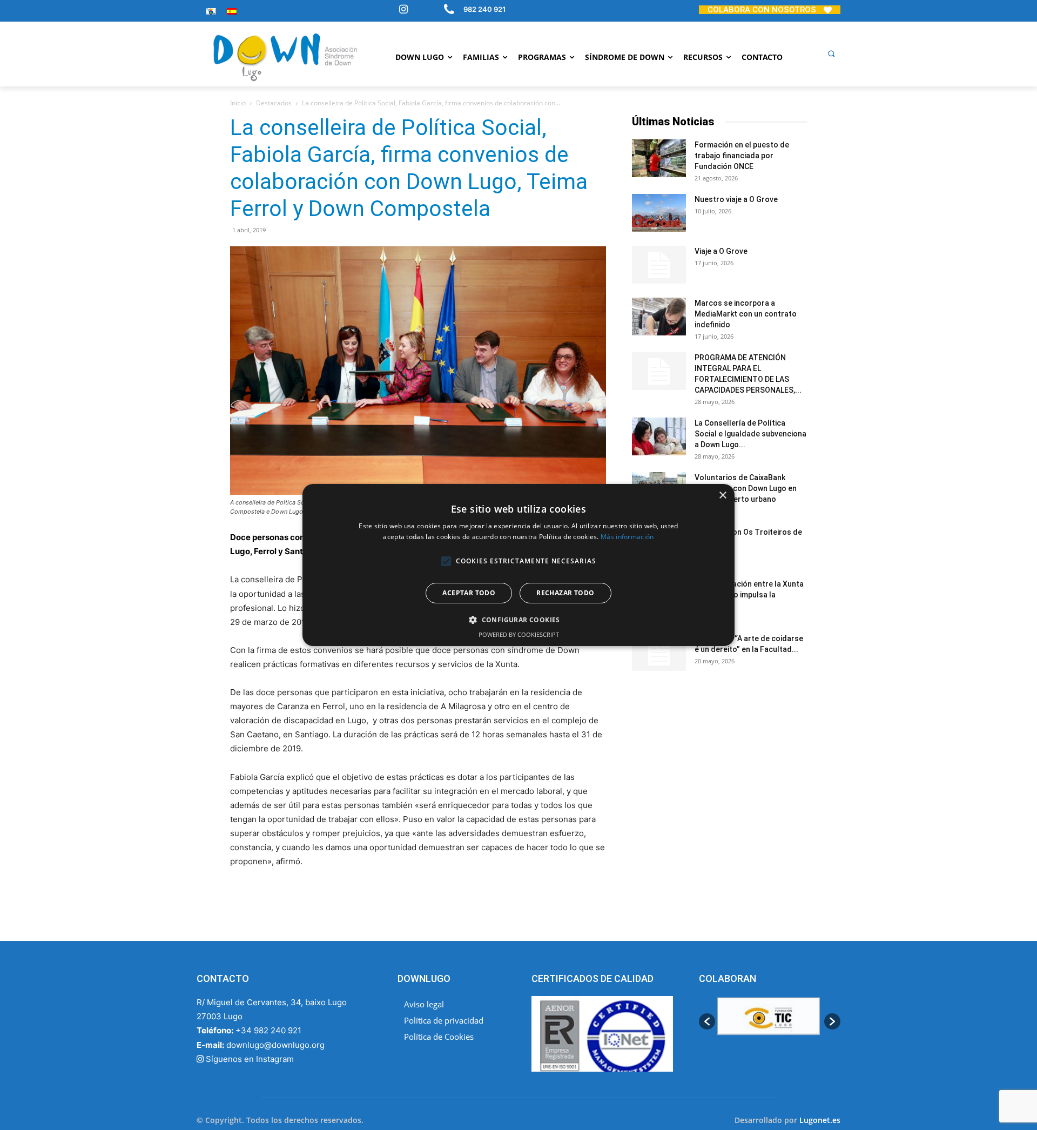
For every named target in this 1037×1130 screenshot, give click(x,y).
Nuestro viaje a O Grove (736, 199)
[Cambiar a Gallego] (211, 11)
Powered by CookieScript (519, 634)
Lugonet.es (819, 1120)
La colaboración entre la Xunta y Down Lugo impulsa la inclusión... (749, 595)
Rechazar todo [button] (565, 592)
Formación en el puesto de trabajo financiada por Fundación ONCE (742, 155)
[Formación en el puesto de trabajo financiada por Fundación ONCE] (659, 158)
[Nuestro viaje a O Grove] (659, 213)
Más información (627, 536)
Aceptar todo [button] (468, 592)
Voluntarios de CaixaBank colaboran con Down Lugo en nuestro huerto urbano (746, 488)
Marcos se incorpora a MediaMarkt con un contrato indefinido (746, 314)
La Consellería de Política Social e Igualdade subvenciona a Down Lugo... (750, 434)
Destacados (274, 102)
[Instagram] (403, 10)
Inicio (238, 102)
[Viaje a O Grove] (659, 265)
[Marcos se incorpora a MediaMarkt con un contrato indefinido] (659, 316)
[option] (769, 1021)
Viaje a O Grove (721, 251)
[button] (831, 53)
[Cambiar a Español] (231, 11)
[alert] (518, 565)
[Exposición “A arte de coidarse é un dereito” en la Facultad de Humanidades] (659, 652)
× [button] (722, 496)
